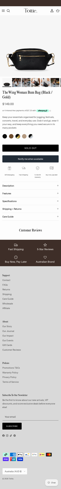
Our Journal (8, 331)
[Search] (10, 10)
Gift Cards (7, 345)
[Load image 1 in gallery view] (30, 46)
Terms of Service (10, 381)
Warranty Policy (10, 372)
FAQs (5, 284)
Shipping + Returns (11, 208)
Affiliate (6, 308)
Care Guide (7, 216)
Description (8, 185)
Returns (6, 289)
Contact (6, 280)
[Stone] (24, 136)
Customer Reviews (11, 349)
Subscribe (12, 426)
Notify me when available (30, 159)
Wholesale (7, 303)
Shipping (7, 294)
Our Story (7, 326)
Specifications (9, 201)
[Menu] (3, 10)
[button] (17, 136)
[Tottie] (30, 11)
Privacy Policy (9, 377)
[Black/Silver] (30, 136)
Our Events (7, 340)
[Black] (4, 136)
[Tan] (11, 136)
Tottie (11, 479)
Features (6, 193)
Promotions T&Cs (11, 367)
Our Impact (7, 335)
